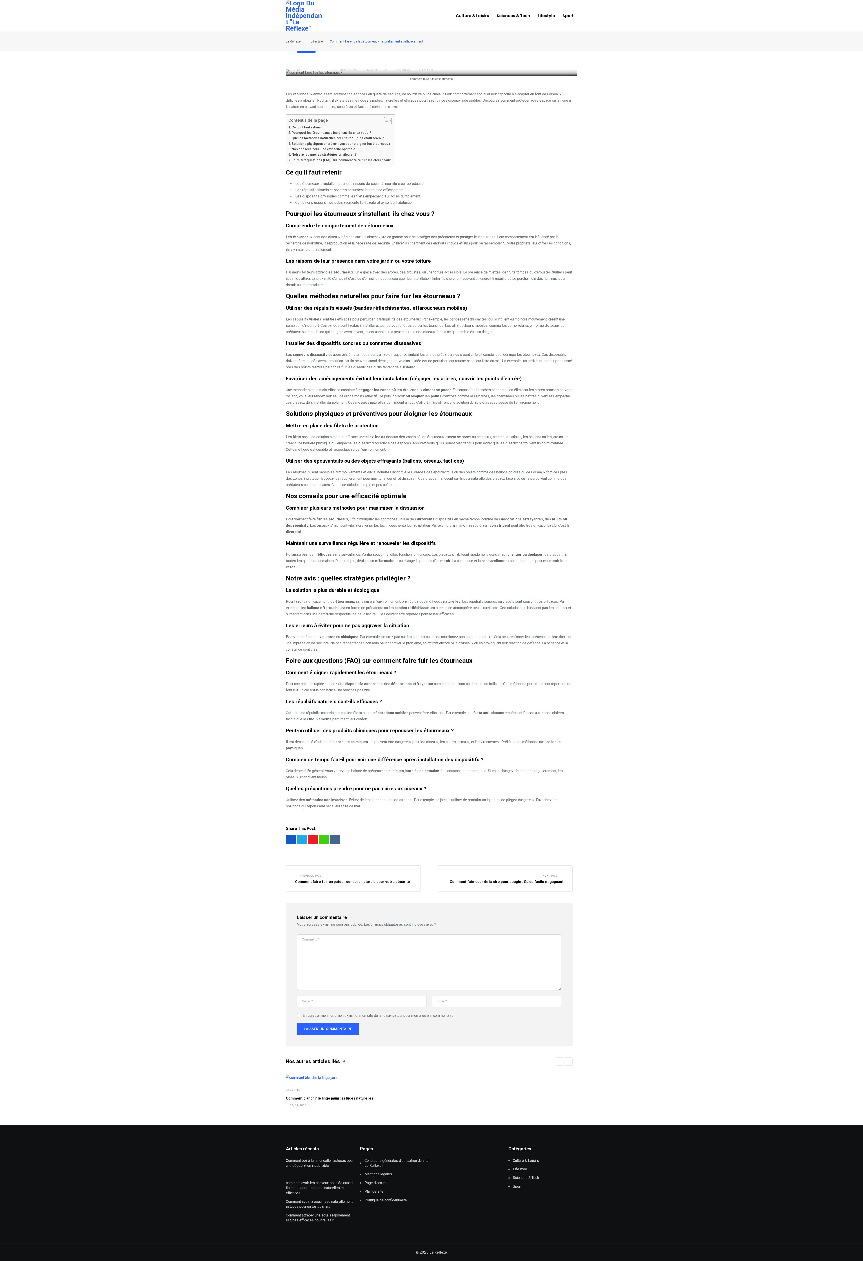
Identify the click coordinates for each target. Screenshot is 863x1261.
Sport (568, 15)
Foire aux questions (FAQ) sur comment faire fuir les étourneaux (341, 160)
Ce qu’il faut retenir (306, 127)
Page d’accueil (376, 1183)
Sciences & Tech (513, 15)
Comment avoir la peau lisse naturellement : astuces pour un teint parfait (320, 1204)
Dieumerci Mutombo (317, 70)
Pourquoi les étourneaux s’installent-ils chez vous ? (331, 133)
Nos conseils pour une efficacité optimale (323, 149)
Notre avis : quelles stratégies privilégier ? (324, 155)
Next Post (551, 875)
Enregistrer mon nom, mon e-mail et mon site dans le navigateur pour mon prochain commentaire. (378, 1015)
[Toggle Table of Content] (385, 121)
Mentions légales (378, 1174)
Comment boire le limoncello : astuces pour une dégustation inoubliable (320, 1163)
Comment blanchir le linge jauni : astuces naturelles (330, 1098)
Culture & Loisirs (472, 15)
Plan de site (374, 1191)
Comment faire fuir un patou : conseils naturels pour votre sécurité (352, 882)
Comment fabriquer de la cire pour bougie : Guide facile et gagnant (506, 882)
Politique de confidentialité (387, 1200)
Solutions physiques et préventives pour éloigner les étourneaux (341, 144)
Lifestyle (546, 15)
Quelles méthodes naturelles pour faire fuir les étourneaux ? (338, 138)
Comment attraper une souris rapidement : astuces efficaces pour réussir (318, 1217)
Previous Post (311, 875)
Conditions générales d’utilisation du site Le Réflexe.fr (397, 1163)
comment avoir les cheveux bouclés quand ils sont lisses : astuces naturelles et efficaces (319, 1188)
